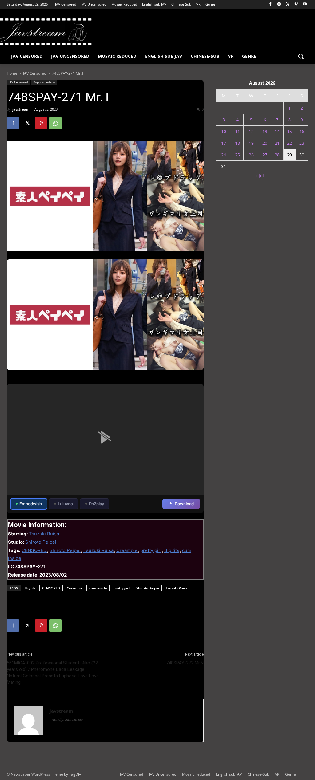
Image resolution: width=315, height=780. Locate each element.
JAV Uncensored (162, 774)
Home (12, 73)
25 (237, 155)
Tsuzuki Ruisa (44, 534)
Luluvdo (65, 503)
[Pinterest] (41, 123)
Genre (290, 774)
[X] (287, 4)
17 (223, 143)
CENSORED (34, 550)
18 (237, 143)
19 (251, 143)
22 (289, 143)
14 (277, 131)
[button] (300, 56)
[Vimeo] (296, 4)
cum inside (98, 588)
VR (277, 774)
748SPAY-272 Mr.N (185, 663)
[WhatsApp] (55, 123)
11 (237, 131)
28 (277, 155)
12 (251, 131)
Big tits (171, 550)
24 (223, 155)
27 (264, 155)
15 (289, 131)
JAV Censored (34, 73)
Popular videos (44, 82)
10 (223, 131)
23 (301, 143)
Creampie (127, 550)
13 (264, 131)
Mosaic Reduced (196, 774)
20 (264, 143)
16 (301, 131)
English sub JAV (229, 774)
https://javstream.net (66, 720)
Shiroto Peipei (40, 542)
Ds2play (96, 503)
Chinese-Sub (258, 774)
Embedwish (30, 503)
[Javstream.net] (43, 31)
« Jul (259, 176)
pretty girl (150, 550)
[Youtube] (304, 4)
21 (277, 143)
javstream (21, 109)
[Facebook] (270, 4)
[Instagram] (279, 4)
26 (251, 155)
